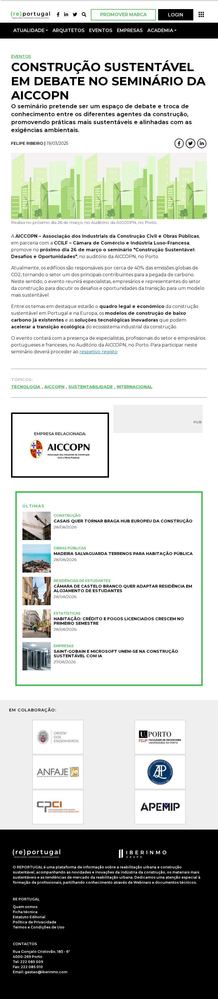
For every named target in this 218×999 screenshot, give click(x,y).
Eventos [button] (100, 30)
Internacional (134, 386)
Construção (67, 515)
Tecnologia (25, 386)
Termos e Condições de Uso (38, 927)
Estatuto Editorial (29, 917)
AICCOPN (54, 386)
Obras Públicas (70, 548)
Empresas (130, 30)
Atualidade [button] (29, 30)
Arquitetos (69, 30)
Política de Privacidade (34, 922)
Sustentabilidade (90, 386)
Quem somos (25, 907)
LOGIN (175, 15)
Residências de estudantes (82, 581)
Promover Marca (123, 14)
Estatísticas (67, 613)
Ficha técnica (25, 912)
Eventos (21, 56)
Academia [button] (160, 30)
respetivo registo (98, 351)
